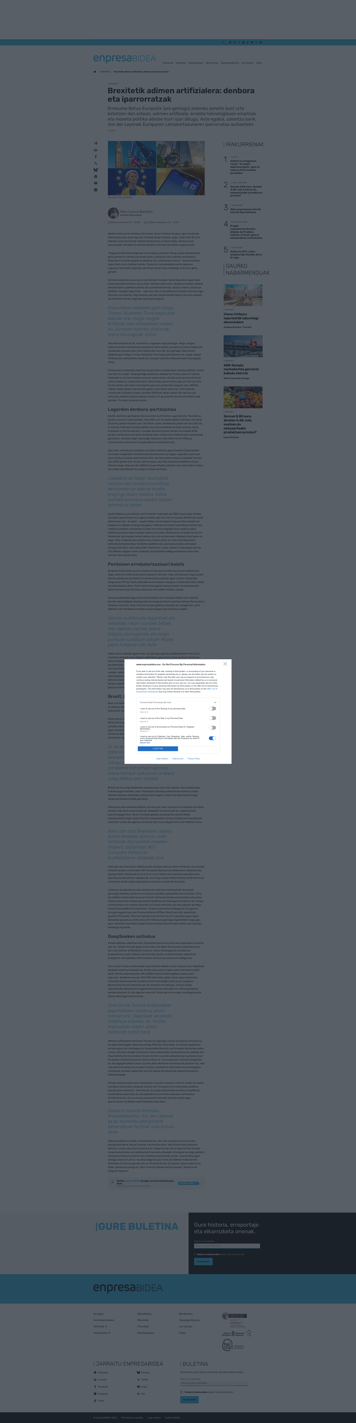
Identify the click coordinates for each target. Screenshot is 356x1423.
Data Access (178, 758)
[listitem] (178, 702)
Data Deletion (162, 758)
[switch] (212, 708)
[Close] (226, 664)
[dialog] (178, 711)
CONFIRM (158, 749)
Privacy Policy (194, 758)
